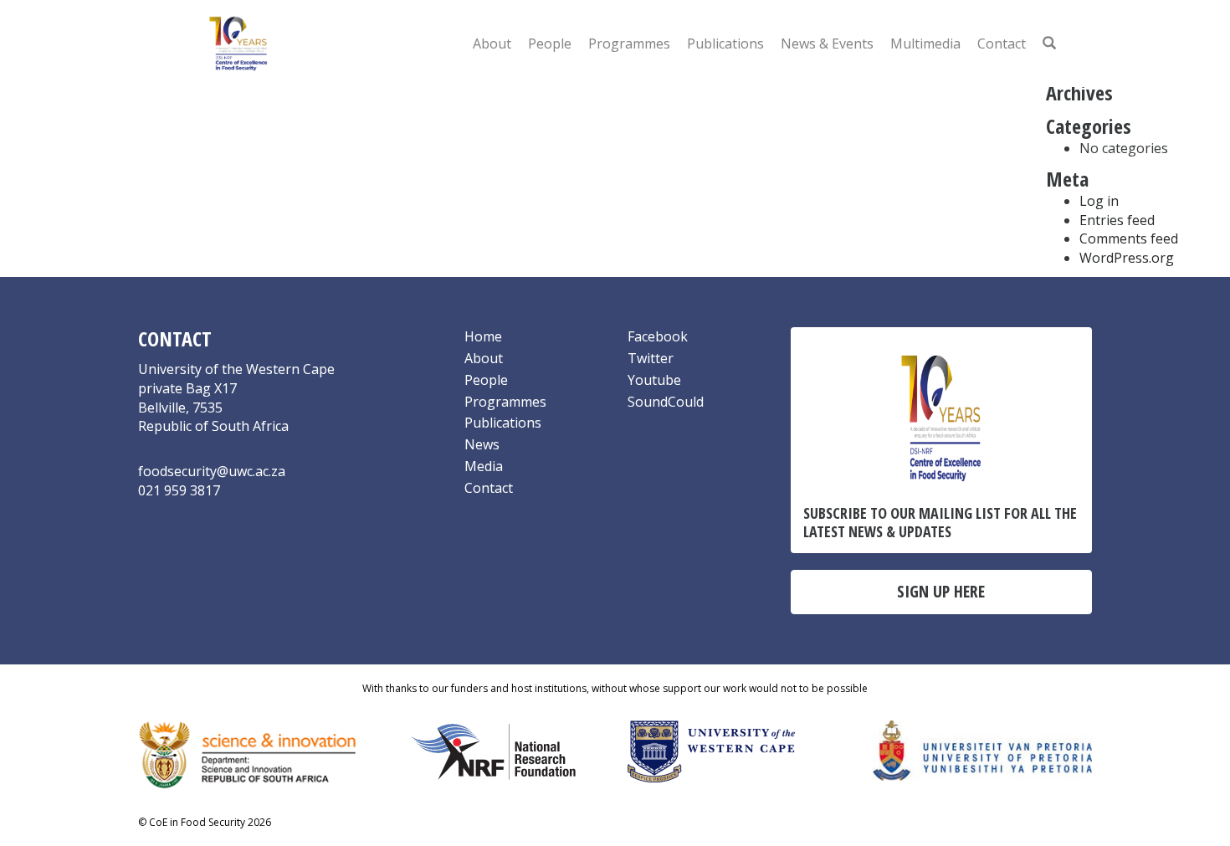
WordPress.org (1126, 258)
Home (483, 336)
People (549, 43)
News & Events (827, 43)
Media (483, 466)
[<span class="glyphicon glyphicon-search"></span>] (1049, 43)
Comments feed (1128, 238)
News (482, 444)
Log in (1099, 201)
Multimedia (925, 43)
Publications (725, 43)
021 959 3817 (179, 490)
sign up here (941, 591)
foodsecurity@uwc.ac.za (211, 471)
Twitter (651, 358)
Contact (1001, 43)
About (492, 43)
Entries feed (1117, 220)
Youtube (654, 380)
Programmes (629, 43)
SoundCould (666, 401)
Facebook (658, 336)
